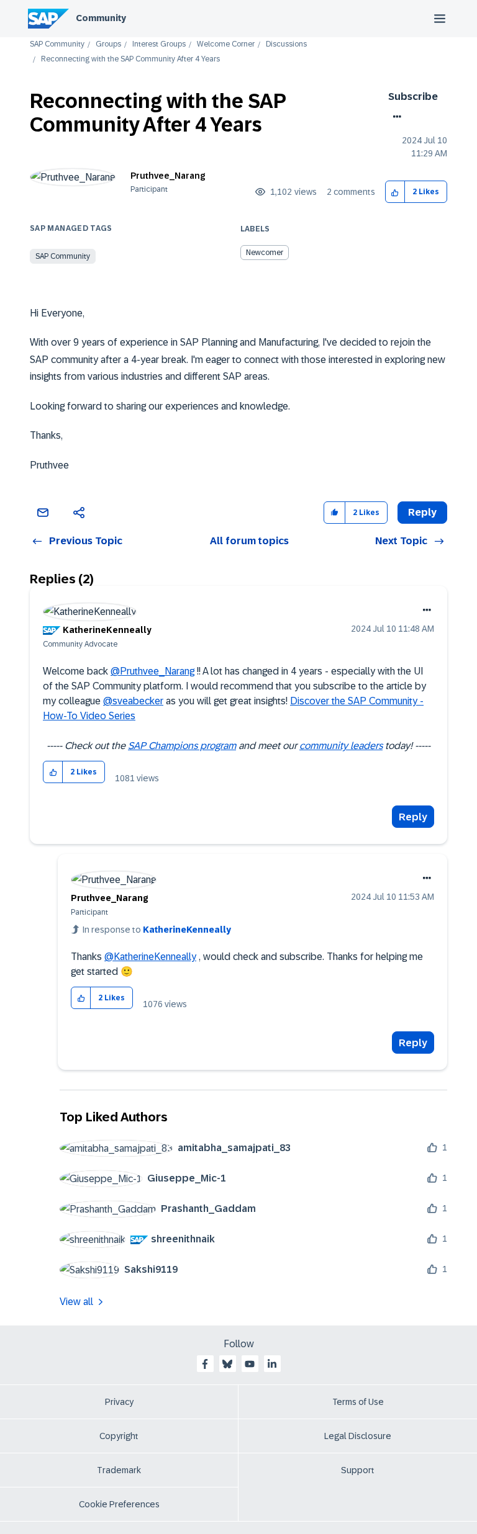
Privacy (119, 1402)
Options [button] (394, 116)
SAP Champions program (182, 745)
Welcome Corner (226, 44)
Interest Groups (159, 44)
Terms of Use (358, 1402)
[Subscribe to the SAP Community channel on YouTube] (250, 1364)
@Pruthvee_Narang (152, 671)
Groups (108, 44)
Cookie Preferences (119, 1504)
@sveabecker (133, 701)
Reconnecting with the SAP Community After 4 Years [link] (130, 59)
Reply (413, 817)
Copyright (119, 1436)
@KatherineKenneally (150, 956)
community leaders (341, 745)
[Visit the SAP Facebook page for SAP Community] (205, 1364)
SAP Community (57, 44)
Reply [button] (422, 512)
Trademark (119, 1470)
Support (358, 1470)
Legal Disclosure (357, 1436)
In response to (157, 930)
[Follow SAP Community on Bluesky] (227, 1364)
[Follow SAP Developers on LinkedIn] (272, 1364)
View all (76, 1301)
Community (101, 18)
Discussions (286, 44)
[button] (395, 192)
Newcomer (264, 252)
